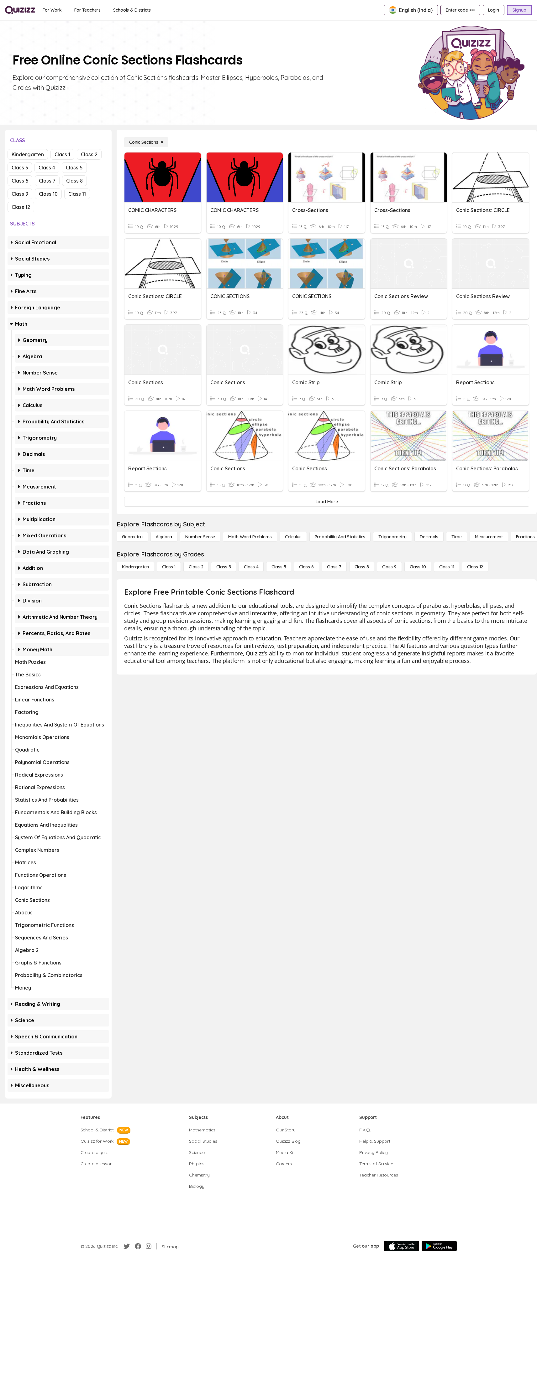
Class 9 (20, 194)
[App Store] (401, 1246)
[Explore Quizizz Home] (20, 10)
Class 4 (47, 167)
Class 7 (47, 181)
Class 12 (21, 207)
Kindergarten (28, 154)
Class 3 (20, 167)
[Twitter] (127, 1246)
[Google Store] (439, 1246)
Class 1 (62, 154)
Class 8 (74, 181)
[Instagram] (148, 1246)
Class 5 (74, 167)
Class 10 (48, 194)
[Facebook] (138, 1246)
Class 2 (89, 154)
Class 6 (20, 181)
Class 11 (77, 194)
